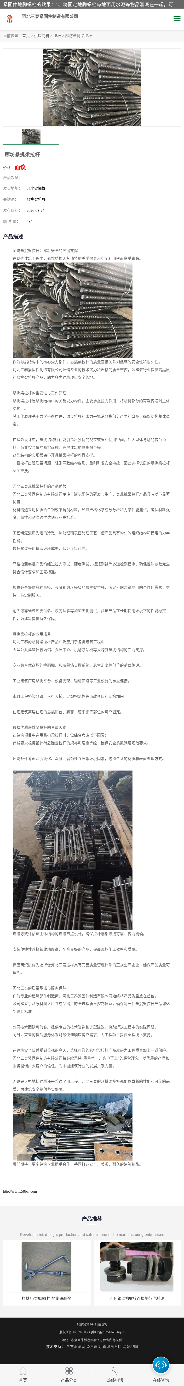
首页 (26, 36)
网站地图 (130, 1347)
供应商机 (41, 36)
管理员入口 (112, 1347)
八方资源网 (75, 1347)
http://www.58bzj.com (20, 1191)
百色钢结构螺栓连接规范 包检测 (46, 1299)
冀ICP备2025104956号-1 (108, 1332)
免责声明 (94, 1347)
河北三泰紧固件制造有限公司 (82, 1340)
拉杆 (57, 36)
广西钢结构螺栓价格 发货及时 (137, 1299)
